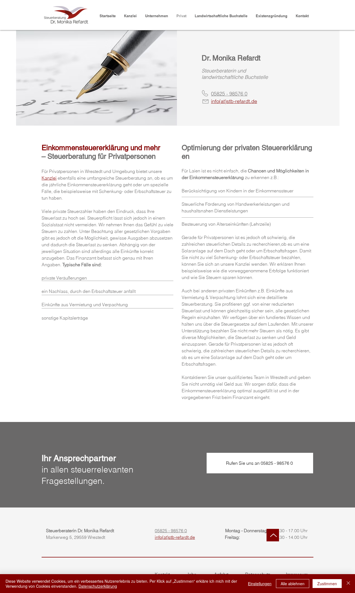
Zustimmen (327, 583)
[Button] (273, 535)
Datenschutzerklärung (97, 586)
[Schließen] (348, 584)
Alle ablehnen (293, 583)
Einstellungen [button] (260, 583)
